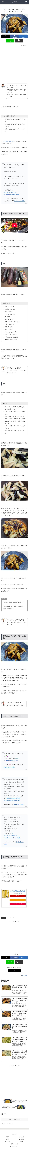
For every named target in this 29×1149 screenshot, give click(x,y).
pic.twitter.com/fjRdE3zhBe (11, 194)
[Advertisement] (14, 61)
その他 (4, 917)
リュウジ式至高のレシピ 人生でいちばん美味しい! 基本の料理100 (18, 891)
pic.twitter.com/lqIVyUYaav (11, 760)
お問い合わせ (14, 1144)
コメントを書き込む (14, 1119)
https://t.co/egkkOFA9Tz (13, 798)
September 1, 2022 (19, 201)
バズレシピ (11, 917)
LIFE (7, 1137)
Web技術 (21, 1137)
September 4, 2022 (9, 767)
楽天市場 (17, 895)
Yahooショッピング (18, 903)
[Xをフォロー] (14, 970)
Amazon (17, 899)
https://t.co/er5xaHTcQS (10, 192)
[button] (19, 40)
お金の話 (21, 1139)
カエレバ (20, 893)
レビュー (7, 1141)
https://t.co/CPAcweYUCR (11, 835)
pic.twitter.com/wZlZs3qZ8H (12, 800)
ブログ (7, 1139)
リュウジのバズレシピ (7, 141)
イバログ (14, 2)
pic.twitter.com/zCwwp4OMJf (12, 838)
